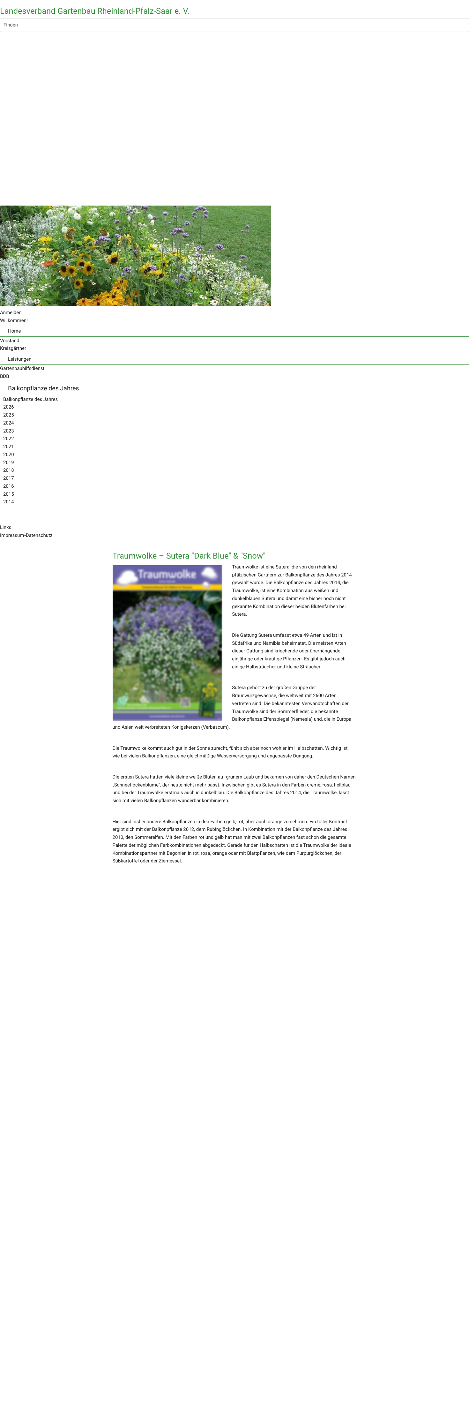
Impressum (12, 535)
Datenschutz (39, 535)
